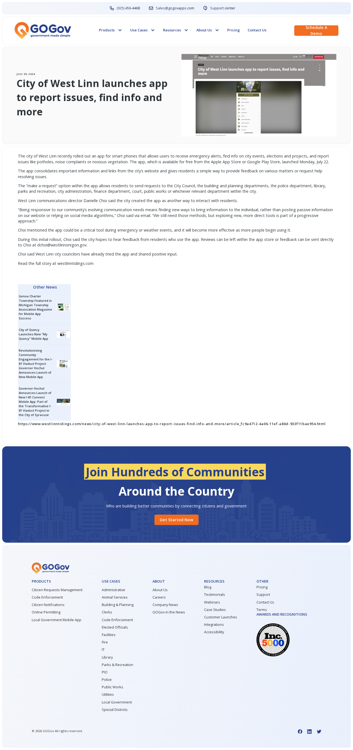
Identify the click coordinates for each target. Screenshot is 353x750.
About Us (160, 590)
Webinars (212, 602)
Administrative (113, 590)
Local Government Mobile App (56, 620)
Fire (105, 642)
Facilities (109, 634)
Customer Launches (220, 617)
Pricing (233, 30)
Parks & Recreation (117, 664)
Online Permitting (46, 612)
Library (107, 657)
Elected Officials (115, 627)
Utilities (108, 694)
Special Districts (115, 709)
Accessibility (214, 632)
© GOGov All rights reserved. (57, 731)
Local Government (117, 702)
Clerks (107, 612)
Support (263, 594)
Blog (207, 587)
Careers (159, 597)
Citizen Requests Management (57, 590)
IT (103, 649)
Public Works (112, 687)
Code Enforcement (47, 597)
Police (107, 679)
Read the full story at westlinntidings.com (55, 263)
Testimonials (214, 594)
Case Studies (215, 609)
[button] (110, 30)
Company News (165, 604)
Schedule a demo (316, 30)
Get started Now (176, 519)
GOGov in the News (169, 612)
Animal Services (115, 597)
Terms (261, 609)
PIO (105, 672)
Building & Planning (117, 604)
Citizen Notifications (48, 604)
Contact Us (257, 30)
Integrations (214, 624)
